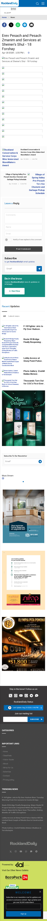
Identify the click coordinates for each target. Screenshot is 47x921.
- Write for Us (7, 768)
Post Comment (23, 249)
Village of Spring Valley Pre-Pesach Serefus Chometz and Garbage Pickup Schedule (15, 176)
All (4, 316)
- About (5, 764)
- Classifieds (6, 756)
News (13, 17)
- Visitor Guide (8, 760)
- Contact (6, 776)
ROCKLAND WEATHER (21, 11)
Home (4, 17)
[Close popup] (40, 892)
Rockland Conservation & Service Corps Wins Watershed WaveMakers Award (32, 152)
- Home (5, 752)
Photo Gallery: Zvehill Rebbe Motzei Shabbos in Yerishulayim (21, 829)
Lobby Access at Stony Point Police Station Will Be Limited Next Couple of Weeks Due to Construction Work (22, 820)
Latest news (13, 316)
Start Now (15, 291)
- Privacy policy (8, 780)
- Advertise (6, 772)
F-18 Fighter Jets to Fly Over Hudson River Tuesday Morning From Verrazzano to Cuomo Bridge (23, 798)
